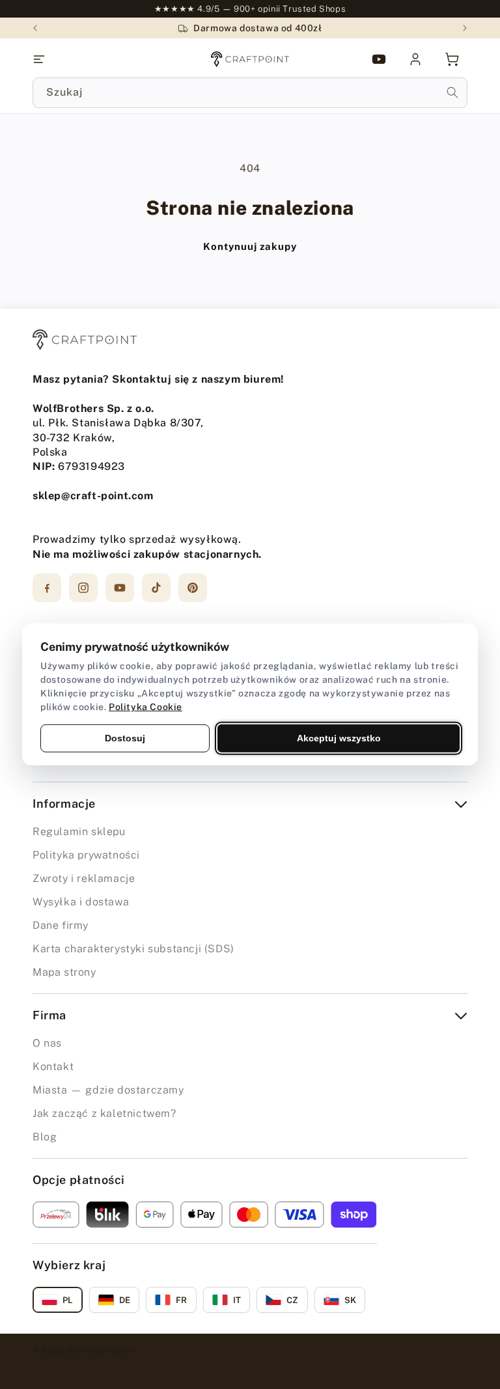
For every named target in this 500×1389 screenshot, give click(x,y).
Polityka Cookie (145, 707)
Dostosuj (125, 738)
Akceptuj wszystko (339, 738)
